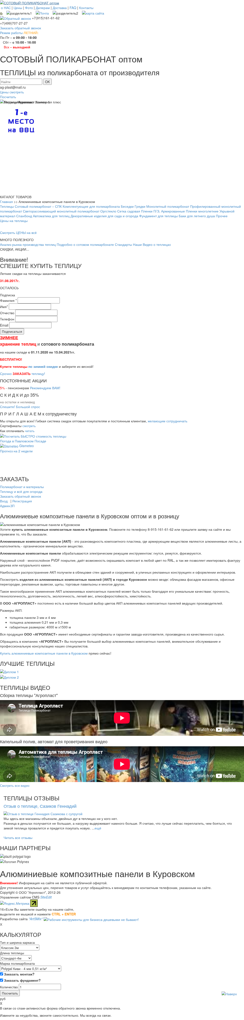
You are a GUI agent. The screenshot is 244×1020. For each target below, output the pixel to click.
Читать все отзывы (18, 837)
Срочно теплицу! (22, 373)
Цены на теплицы (14, 220)
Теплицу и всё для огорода (21, 491)
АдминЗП (7, 505)
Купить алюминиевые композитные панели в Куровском (44, 653)
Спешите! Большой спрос (20, 406)
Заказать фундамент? (22, 980)
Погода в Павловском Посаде (23, 441)
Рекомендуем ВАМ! (45, 387)
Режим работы (11, 32)
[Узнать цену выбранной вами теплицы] (33, 435)
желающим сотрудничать (167, 421)
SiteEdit (46, 897)
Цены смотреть (12, 92)
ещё (98, 828)
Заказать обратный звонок (20, 27)
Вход (4, 501)
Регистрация (22, 501)
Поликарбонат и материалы (22, 486)
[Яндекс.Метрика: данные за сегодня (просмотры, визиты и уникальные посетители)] (14, 903)
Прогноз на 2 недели (16, 451)
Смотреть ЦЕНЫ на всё (18, 232)
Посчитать (8, 96)
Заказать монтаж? (19, 974)
